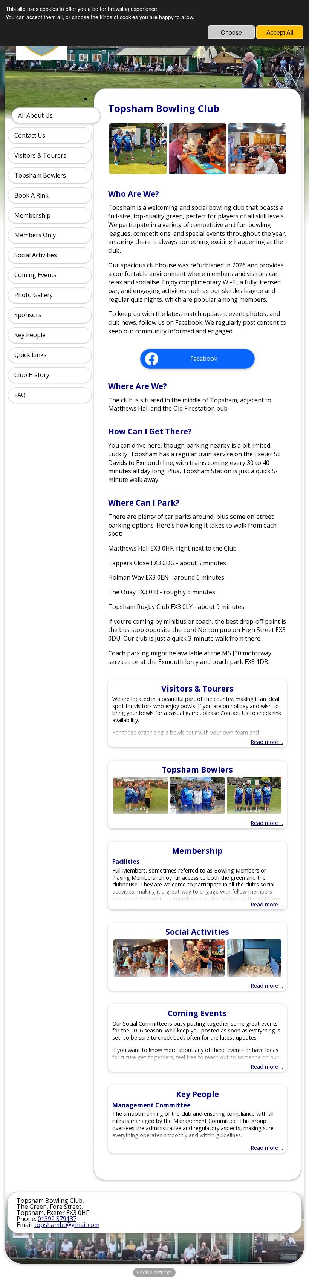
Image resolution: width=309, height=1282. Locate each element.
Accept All (280, 32)
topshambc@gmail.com (66, 1225)
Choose (231, 32)
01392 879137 (57, 1219)
